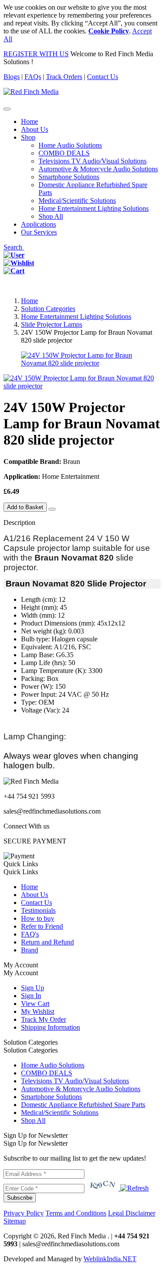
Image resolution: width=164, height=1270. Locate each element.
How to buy (37, 918)
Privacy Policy (23, 1213)
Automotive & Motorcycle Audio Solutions (98, 169)
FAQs (32, 76)
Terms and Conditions (75, 1213)
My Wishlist (37, 1011)
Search (13, 247)
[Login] (13, 255)
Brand (29, 950)
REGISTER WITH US (36, 54)
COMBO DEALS (64, 153)
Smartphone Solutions (68, 177)
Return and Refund (47, 942)
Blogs (11, 76)
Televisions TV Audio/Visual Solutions (92, 161)
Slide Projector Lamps (51, 324)
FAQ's (30, 934)
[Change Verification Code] (134, 1188)
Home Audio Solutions (70, 145)
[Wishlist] (18, 263)
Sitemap (14, 1221)
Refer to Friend (42, 926)
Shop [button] (28, 137)
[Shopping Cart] (13, 271)
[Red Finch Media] (31, 91)
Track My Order (43, 1019)
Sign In (31, 995)
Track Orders (64, 76)
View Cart (35, 1003)
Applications (38, 224)
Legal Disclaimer (131, 1213)
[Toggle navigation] (6, 109)
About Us (34, 129)
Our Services (39, 232)
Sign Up (32, 987)
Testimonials (38, 910)
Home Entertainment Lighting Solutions (93, 208)
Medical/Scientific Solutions (77, 200)
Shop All (50, 216)
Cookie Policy (108, 31)
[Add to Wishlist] (52, 509)
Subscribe (19, 1197)
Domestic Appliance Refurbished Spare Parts (83, 1104)
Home (29, 121)
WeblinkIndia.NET (110, 1259)
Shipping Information (50, 1027)
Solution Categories (48, 308)
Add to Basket (25, 507)
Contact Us (102, 76)
